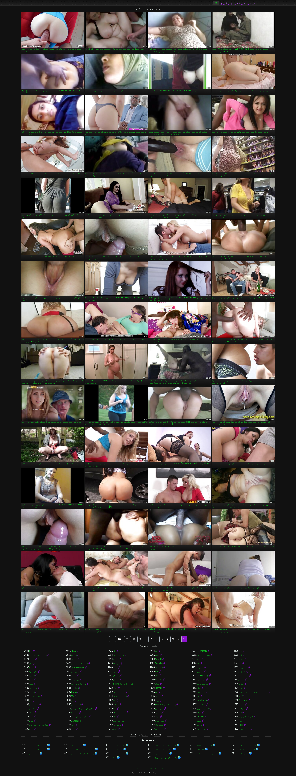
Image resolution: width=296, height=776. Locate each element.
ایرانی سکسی (119, 745)
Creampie (243, 700)
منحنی (32, 692)
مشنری (241, 659)
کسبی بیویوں (119, 692)
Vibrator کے (202, 700)
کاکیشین (201, 692)
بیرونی (116, 680)
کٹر (156, 651)
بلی (114, 651)
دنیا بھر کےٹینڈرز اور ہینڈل (253, 692)
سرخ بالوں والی (78, 684)
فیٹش (157, 717)
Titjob (241, 725)
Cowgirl (158, 659)
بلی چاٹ (116, 663)
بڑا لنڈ (158, 680)
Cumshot (159, 663)
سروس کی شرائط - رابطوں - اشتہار (148, 768)
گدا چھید (201, 704)
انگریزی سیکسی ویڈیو (165, 745)
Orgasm (200, 717)
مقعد (115, 667)
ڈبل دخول (159, 708)
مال (198, 663)
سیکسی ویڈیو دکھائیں (207, 753)
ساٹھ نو (33, 708)
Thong (74, 692)
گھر (156, 692)
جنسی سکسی (243, 753)
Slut (156, 671)
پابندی (242, 708)
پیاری (116, 659)
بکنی (199, 721)
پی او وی (75, 680)
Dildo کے (75, 688)
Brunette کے (202, 651)
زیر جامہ (201, 680)
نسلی (199, 688)
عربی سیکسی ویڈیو (238, 3)
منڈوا (74, 655)
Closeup (159, 688)
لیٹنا (116, 704)
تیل (240, 712)
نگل (73, 700)
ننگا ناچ (159, 729)
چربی (73, 729)
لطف (114, 700)
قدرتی (241, 680)
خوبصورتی (243, 667)
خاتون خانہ (34, 696)
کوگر (115, 729)
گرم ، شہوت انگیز (79, 663)
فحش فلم (200, 749)
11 (127, 639)
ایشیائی (159, 667)
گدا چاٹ (75, 712)
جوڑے (115, 688)
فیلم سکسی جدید (204, 745)
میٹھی (74, 675)
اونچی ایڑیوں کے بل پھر (83, 708)
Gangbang (76, 721)
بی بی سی (33, 688)
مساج (31, 721)
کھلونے (200, 667)
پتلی (31, 684)
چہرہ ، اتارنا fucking (165, 704)
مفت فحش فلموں (162, 753)
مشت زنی (242, 671)
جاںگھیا (33, 671)
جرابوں (158, 712)
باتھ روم (117, 725)
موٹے (31, 712)
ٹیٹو (240, 688)
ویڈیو (32, 659)
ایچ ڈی (74, 659)
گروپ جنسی (76, 704)
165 (120, 639)
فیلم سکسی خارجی (246, 749)
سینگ (31, 667)
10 (134, 639)
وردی (73, 725)
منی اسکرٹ (160, 721)
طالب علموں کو (120, 696)
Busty (73, 651)
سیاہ (157, 684)
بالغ (31, 717)
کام (240, 651)
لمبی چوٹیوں (203, 708)
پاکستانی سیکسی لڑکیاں (83, 749)
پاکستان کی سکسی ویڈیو (82, 753)
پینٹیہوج (201, 729)
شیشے (199, 712)
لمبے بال (159, 725)
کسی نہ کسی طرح (245, 717)
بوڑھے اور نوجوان (80, 717)
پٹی (31, 663)
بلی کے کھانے (119, 712)
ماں (240, 663)
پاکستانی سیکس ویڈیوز (166, 757)
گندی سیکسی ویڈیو (38, 749)
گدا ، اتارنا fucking (123, 684)
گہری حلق (75, 671)
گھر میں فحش (77, 745)
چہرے (115, 671)
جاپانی (116, 675)
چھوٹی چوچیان (203, 655)
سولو (31, 680)
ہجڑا (31, 729)
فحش (114, 708)
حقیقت (241, 704)
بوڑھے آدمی (118, 721)
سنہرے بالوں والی (38, 655)
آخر (240, 655)
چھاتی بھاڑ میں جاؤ (38, 725)
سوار (157, 655)
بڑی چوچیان (118, 655)
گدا (31, 651)
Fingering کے (202, 675)
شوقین (32, 675)
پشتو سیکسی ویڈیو (163, 749)
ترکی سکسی (118, 749)
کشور (199, 659)
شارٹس (158, 696)
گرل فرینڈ (243, 675)
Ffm (72, 696)
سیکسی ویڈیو (119, 753)
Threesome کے (77, 667)
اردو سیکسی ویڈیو (38, 745)
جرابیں (200, 671)
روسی (157, 700)
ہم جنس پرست (202, 684)
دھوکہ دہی (34, 704)
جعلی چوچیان (244, 729)
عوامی (200, 725)
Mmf (240, 696)
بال (156, 675)
